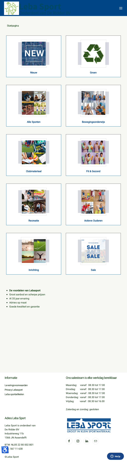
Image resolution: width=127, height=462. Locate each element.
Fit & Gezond (93, 171)
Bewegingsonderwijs (93, 122)
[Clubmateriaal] (33, 152)
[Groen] (93, 53)
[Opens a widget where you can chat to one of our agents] (115, 456)
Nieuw (33, 72)
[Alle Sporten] (33, 103)
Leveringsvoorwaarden (16, 385)
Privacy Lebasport (14, 390)
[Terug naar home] (38, 8)
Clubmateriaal (34, 171)
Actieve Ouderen (93, 221)
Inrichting (34, 270)
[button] (120, 8)
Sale (93, 270)
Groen (93, 72)
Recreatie (33, 221)
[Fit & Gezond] (93, 152)
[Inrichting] (33, 251)
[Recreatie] (33, 201)
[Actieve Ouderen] (93, 201)
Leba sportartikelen (14, 394)
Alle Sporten (33, 122)
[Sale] (93, 251)
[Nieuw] (33, 53)
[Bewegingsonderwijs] (93, 103)
